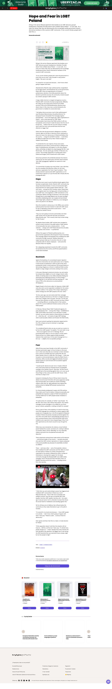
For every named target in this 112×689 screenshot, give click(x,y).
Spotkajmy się (46, 674)
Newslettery (45, 669)
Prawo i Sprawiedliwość (46, 544)
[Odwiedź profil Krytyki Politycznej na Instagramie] (21, 680)
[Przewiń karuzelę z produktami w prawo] (88, 596)
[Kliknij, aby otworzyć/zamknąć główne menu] (2, 8)
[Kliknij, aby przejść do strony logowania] (103, 8)
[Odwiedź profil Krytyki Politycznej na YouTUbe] (26, 680)
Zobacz (29, 608)
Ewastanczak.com (73, 680)
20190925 (42, 547)
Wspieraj (15, 8)
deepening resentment (45, 247)
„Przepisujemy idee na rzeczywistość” (21, 662)
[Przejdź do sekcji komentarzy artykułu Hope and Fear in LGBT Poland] (43, 42)
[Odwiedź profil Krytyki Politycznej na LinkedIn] (29, 680)
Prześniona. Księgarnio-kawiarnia (50, 666)
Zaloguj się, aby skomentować (52, 566)
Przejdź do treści (6, 3)
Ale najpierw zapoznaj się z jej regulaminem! (56, 560)
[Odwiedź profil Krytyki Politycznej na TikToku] (24, 680)
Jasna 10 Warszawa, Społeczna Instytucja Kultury (23, 674)
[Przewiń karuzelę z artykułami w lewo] (23, 631)
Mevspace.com (64, 680)
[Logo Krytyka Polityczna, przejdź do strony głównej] (56, 8)
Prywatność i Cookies (70, 669)
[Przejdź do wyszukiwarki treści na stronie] (7, 8)
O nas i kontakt (46, 671)
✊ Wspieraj (68, 674)
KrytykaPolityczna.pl (17, 666)
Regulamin (67, 666)
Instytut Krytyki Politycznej (18, 671)
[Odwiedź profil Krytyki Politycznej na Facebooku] (19, 680)
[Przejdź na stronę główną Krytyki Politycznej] (21, 655)
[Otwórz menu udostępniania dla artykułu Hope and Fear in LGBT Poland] (40, 42)
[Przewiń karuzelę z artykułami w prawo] (88, 631)
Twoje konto (68, 671)
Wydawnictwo (15, 669)
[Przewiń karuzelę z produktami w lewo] (23, 596)
